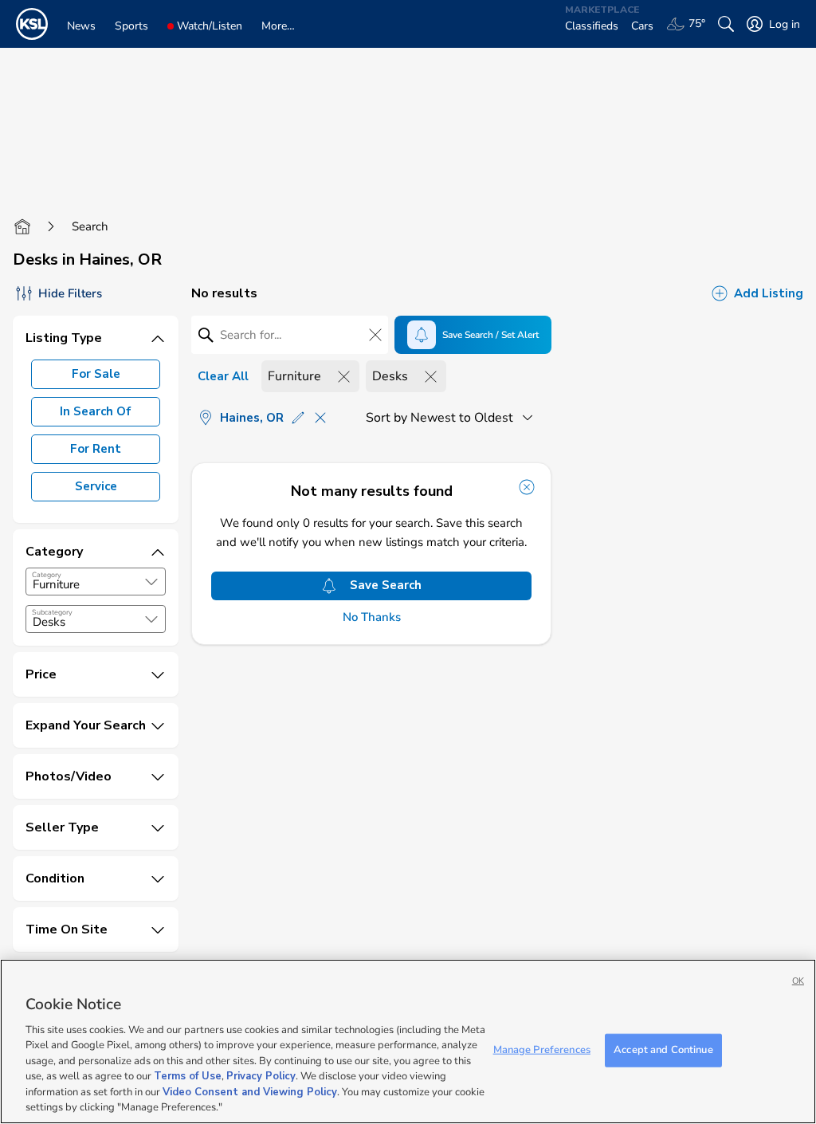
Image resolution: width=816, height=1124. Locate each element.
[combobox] (96, 581)
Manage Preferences (541, 1050)
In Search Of (95, 411)
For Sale (96, 374)
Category (46, 575)
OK (798, 981)
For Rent (95, 449)
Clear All (223, 376)
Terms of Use (188, 1076)
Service (96, 486)
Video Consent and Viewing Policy (250, 1092)
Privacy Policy (261, 1076)
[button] (151, 582)
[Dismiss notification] (527, 487)
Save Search (386, 585)
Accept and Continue (663, 1050)
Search (90, 226)
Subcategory (52, 612)
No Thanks (372, 617)
